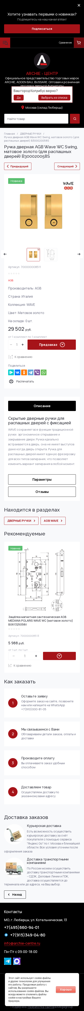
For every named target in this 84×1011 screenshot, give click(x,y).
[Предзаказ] (59, 656)
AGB (10, 280)
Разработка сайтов (41, 1007)
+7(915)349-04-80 (27, 934)
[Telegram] (30, 372)
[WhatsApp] (43, 372)
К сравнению (23, 357)
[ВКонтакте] (17, 372)
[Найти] (75, 119)
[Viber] (37, 372)
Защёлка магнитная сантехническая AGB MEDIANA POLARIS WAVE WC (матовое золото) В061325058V (40, 620)
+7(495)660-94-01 (21, 927)
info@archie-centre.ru (22, 943)
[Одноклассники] (24, 372)
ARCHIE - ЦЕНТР (42, 73)
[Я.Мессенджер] (11, 372)
